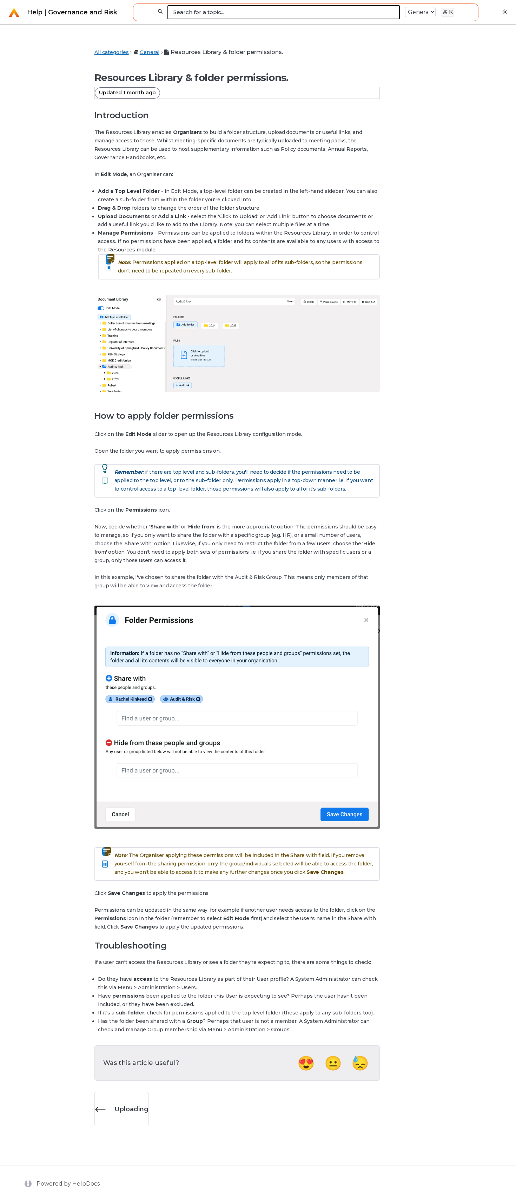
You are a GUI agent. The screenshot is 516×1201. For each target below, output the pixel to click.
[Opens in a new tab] (29, 1183)
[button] (504, 12)
